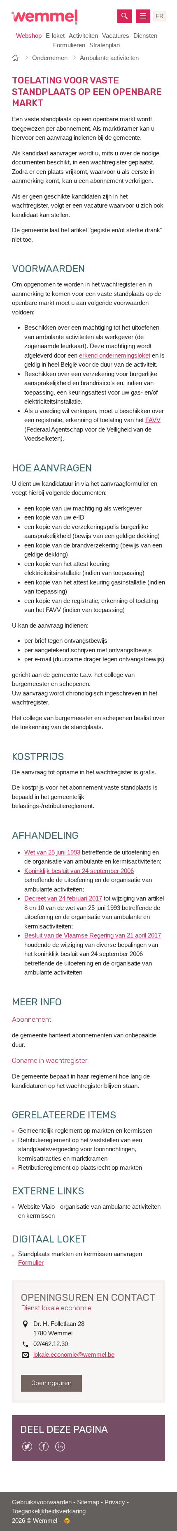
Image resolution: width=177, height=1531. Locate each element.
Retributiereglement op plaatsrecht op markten (80, 1167)
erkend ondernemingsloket (114, 355)
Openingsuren (51, 1383)
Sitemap (88, 1502)
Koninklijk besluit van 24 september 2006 (79, 870)
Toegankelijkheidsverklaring (49, 1511)
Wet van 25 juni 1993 (52, 852)
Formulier (31, 1262)
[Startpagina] (16, 57)
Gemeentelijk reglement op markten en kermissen (85, 1130)
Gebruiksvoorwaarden (42, 1502)
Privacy (115, 1502)
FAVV (153, 419)
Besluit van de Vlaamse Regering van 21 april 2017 (92, 935)
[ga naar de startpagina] (44, 17)
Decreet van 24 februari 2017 (63, 898)
